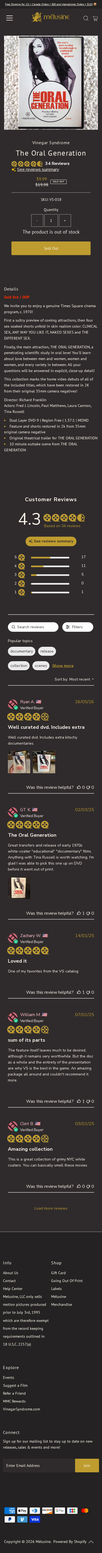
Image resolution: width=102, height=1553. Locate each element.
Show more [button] (62, 665)
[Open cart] (95, 18)
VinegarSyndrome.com (21, 1409)
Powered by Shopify (69, 1541)
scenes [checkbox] (41, 665)
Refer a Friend (14, 1393)
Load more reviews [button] (51, 1208)
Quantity (51, 209)
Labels (56, 1288)
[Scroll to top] (91, 1542)
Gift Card (58, 1272)
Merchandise (61, 1304)
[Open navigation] (14, 18)
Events (8, 1377)
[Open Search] (86, 18)
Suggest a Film (15, 1385)
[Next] (26, 44)
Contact (9, 1280)
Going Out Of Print (67, 1280)
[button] (19, 762)
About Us (10, 1272)
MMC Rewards (14, 1401)
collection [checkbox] (18, 665)
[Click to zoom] (89, 44)
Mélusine (58, 1296)
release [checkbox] (47, 651)
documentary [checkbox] (21, 651)
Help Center (13, 1288)
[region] (50, 558)
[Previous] (13, 44)
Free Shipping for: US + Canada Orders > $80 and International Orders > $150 (48, 4)
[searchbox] (33, 627)
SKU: (44, 199)
